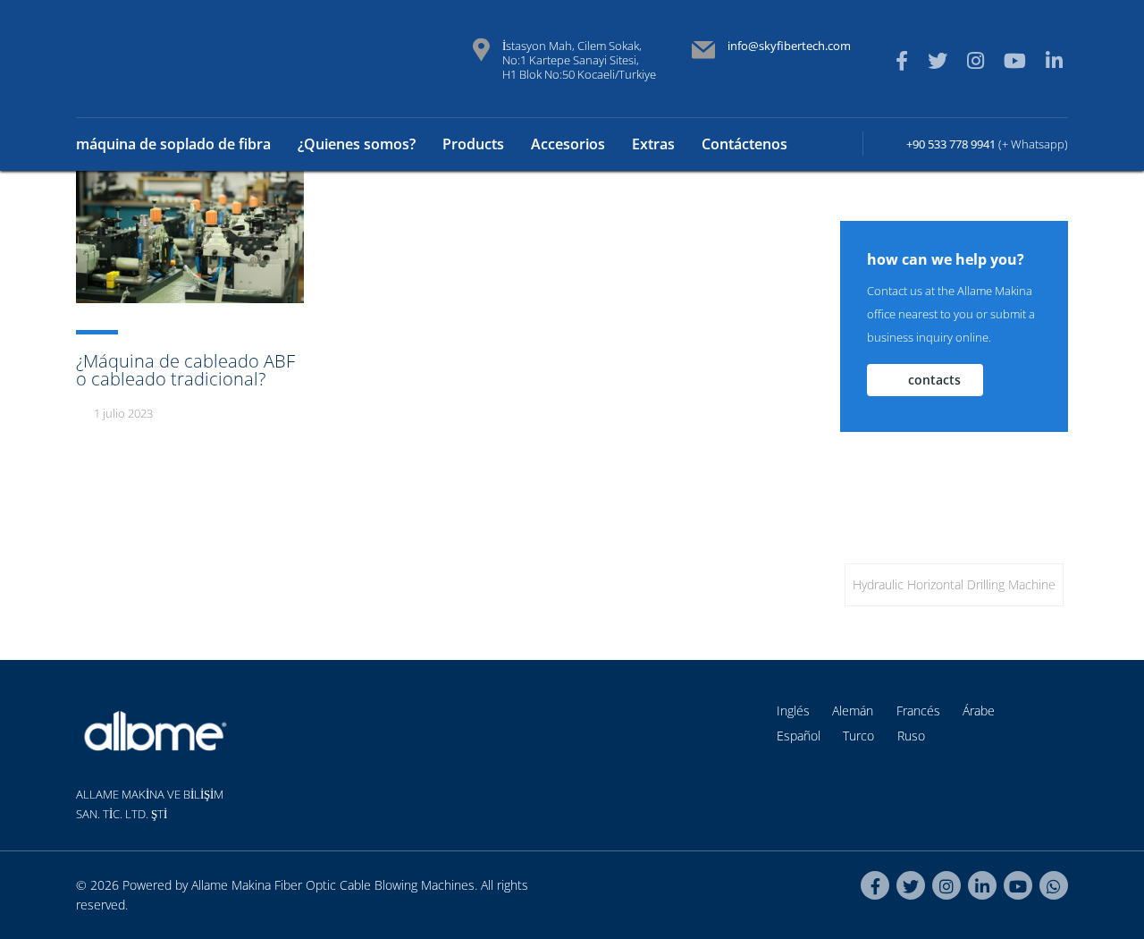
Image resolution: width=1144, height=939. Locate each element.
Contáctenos (744, 144)
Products (473, 144)
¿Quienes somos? (357, 144)
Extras (653, 144)
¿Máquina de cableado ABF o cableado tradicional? (185, 370)
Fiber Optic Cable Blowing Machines (374, 884)
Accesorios (568, 144)
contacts (934, 379)
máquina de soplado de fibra (173, 144)
